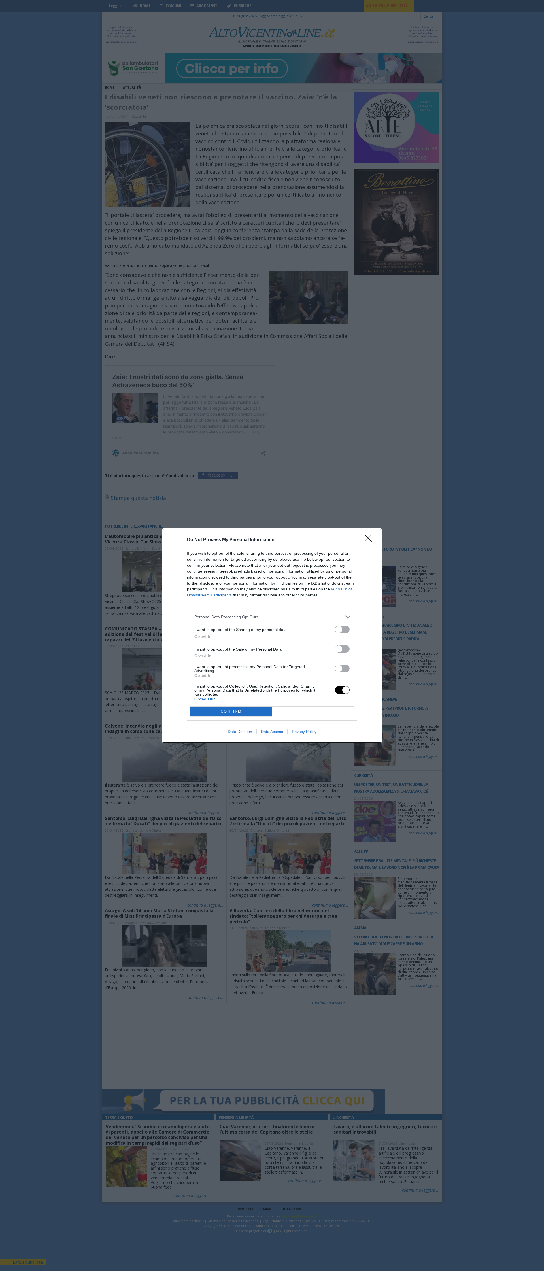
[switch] (342, 629)
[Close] (370, 540)
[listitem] (272, 617)
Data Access (272, 731)
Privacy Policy (304, 731)
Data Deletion (240, 731)
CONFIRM (231, 711)
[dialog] (272, 635)
